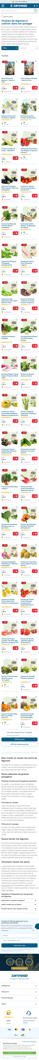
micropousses (6, 885)
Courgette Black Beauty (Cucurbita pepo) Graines (29, 338)
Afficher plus (19, 739)
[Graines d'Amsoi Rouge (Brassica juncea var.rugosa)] (9, 666)
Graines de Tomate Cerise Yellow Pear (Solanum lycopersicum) (9, 601)
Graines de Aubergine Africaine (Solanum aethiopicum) (28, 526)
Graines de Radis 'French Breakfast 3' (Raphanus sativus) (28, 488)
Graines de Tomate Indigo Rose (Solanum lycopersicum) (9, 451)
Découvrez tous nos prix (19, 968)
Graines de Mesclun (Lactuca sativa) (27, 375)
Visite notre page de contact (29, 1021)
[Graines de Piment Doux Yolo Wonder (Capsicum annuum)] (29, 138)
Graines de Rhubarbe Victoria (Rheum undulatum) (8, 225)
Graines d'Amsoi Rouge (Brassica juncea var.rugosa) (9, 678)
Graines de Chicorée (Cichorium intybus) (8, 117)
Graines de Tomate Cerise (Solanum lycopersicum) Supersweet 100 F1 (27, 602)
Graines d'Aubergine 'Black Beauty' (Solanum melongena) (9, 188)
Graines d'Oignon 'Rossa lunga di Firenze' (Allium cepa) (9, 376)
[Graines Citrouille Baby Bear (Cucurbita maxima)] (9, 704)
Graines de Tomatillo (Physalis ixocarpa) (28, 677)
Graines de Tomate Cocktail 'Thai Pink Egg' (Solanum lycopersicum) (9, 640)
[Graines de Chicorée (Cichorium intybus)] (9, 106)
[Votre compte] (34, 5)
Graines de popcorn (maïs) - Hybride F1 (8, 149)
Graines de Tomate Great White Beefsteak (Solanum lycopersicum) (9, 413)
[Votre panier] (37, 5)
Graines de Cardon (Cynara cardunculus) (28, 117)
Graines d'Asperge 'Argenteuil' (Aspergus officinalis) (28, 413)
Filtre (5, 48)
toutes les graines (7, 890)
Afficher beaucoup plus (20, 744)
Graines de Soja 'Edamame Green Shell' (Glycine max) (9, 300)
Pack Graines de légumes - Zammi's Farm (8, 80)
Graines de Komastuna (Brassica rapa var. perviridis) (9, 526)
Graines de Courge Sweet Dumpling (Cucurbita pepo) (27, 715)
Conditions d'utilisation (6, 950)
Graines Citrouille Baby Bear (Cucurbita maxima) (9, 715)
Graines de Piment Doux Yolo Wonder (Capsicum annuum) (29, 150)
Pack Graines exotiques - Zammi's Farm (29, 79)
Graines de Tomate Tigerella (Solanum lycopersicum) (27, 640)
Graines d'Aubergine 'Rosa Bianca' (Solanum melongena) (9, 563)
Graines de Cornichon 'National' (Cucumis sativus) (28, 451)
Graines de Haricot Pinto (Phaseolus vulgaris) (27, 263)
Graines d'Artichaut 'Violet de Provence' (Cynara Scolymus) (28, 300)
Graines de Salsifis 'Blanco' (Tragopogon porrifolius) (28, 225)
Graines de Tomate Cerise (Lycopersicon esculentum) (28, 188)
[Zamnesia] (18, 5)
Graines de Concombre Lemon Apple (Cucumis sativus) (29, 563)
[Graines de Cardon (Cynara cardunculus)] (29, 106)
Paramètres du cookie (19, 1056)
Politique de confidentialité (25, 949)
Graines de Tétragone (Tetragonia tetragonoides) (8, 263)
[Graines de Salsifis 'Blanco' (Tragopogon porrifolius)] (29, 213)
